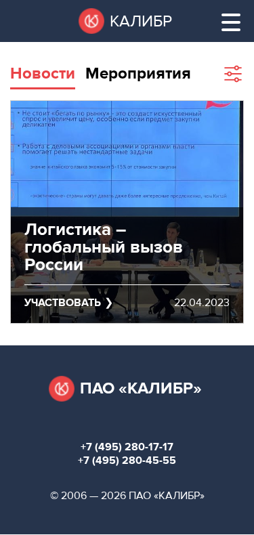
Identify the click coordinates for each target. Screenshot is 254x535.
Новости (42, 73)
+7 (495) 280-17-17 (127, 447)
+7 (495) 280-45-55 (127, 460)
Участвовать (62, 302)
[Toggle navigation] (230, 22)
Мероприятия (138, 73)
